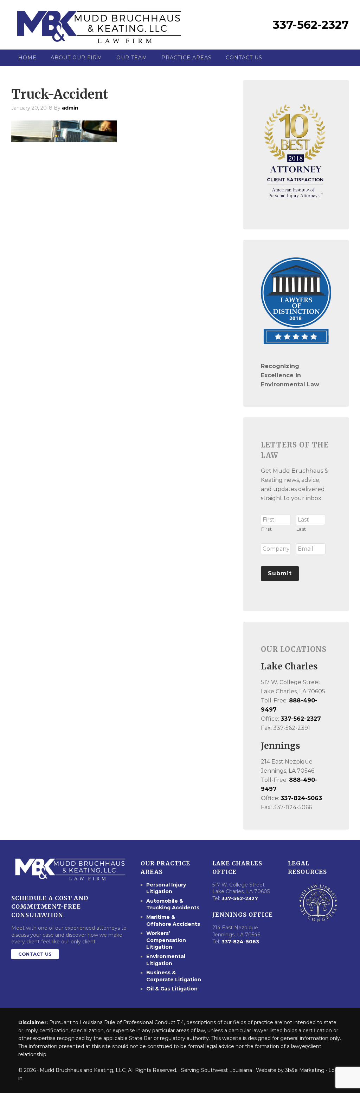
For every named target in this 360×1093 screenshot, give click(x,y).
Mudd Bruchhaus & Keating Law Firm (99, 25)
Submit (280, 573)
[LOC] (318, 903)
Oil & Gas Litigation (172, 989)
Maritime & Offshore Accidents (173, 920)
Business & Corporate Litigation (173, 976)
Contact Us (35, 954)
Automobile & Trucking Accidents (172, 904)
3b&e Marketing (304, 1070)
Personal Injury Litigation (166, 888)
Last (301, 529)
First (266, 529)
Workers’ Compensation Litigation (166, 940)
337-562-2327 (311, 25)
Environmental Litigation (165, 960)
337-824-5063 (301, 798)
